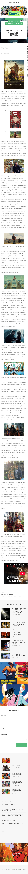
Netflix (11, 21)
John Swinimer (7, 823)
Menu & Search (14, 2)
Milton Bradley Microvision (10, 805)
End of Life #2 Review (14, 854)
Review (17, 21)
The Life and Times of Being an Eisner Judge (12, 814)
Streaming (9, 23)
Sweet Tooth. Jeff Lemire (9, 596)
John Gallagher (7, 814)
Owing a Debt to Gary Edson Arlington (13, 810)
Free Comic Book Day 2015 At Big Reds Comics (13, 819)
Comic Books (10, 19)
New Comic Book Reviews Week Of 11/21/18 (13, 824)
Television (18, 23)
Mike (3, 819)
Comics (19, 19)
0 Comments (5, 53)
